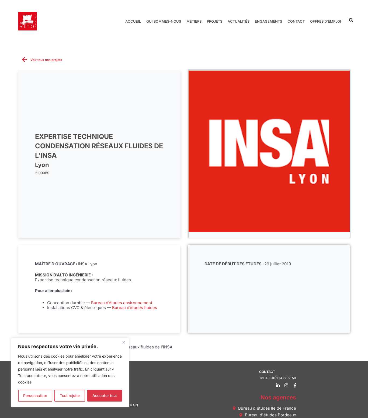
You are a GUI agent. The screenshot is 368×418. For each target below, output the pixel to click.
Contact (296, 21)
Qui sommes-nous (163, 21)
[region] (70, 372)
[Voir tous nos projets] (24, 60)
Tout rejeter (70, 395)
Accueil (133, 21)
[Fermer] (123, 342)
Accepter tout (104, 395)
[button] (350, 20)
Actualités (238, 21)
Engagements (268, 21)
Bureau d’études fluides (134, 307)
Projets (214, 21)
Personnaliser (35, 395)
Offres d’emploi (325, 21)
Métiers (194, 21)
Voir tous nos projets (46, 60)
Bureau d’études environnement (121, 302)
